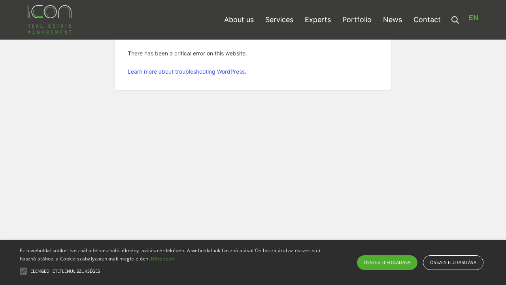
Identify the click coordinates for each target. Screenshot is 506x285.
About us (239, 19)
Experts (318, 19)
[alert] (253, 262)
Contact (427, 19)
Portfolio (357, 19)
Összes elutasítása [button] (453, 262)
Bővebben (162, 258)
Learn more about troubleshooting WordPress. (187, 71)
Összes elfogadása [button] (387, 262)
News (392, 19)
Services (279, 19)
